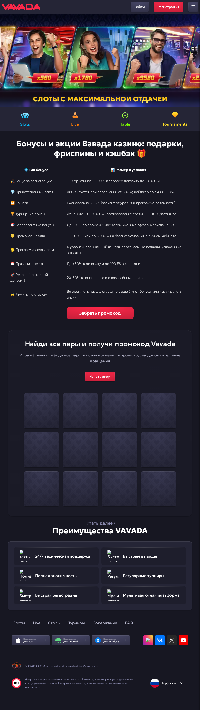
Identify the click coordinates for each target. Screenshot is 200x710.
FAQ (129, 622)
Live (36, 622)
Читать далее (98, 523)
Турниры (76, 622)
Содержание (105, 622)
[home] (21, 7)
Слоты (19, 622)
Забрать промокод (100, 313)
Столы (54, 622)
